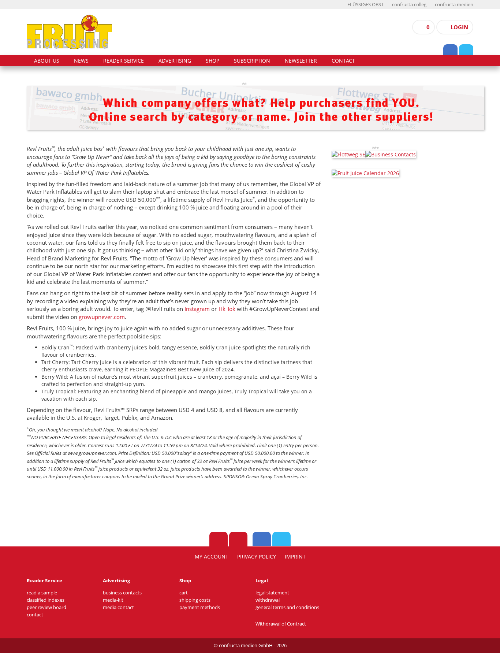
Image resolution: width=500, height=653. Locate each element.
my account (211, 556)
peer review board (46, 607)
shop (212, 60)
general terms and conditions (287, 607)
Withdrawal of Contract (280, 624)
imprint (295, 556)
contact (343, 60)
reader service (123, 60)
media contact (118, 607)
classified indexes (45, 600)
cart (183, 593)
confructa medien (454, 4)
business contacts (122, 593)
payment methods (199, 607)
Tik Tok (226, 308)
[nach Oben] (218, 539)
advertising (174, 60)
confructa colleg (409, 4)
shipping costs (194, 600)
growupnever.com (102, 316)
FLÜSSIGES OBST (365, 4)
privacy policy (256, 556)
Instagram (197, 308)
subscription (252, 60)
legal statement (272, 593)
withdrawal (267, 600)
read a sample (42, 593)
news (81, 60)
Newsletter (301, 60)
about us (46, 60)
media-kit (113, 600)
